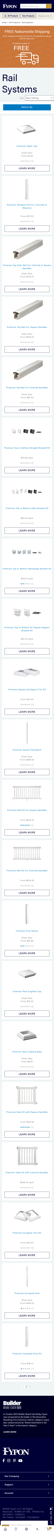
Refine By (27, 107)
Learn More (9, 1431)
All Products (14, 22)
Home (4, 22)
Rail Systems (27, 22)
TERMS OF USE (22, 1511)
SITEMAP (20, 1517)
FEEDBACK (33, 1517)
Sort (22, 98)
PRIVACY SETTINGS (14, 1516)
